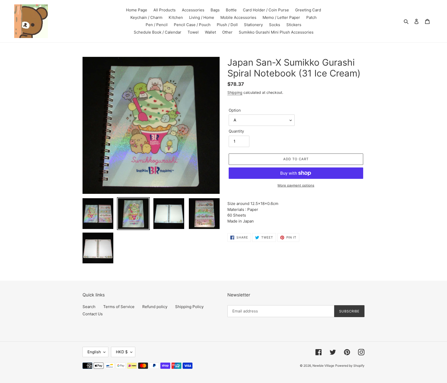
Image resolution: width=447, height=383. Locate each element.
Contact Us (93, 313)
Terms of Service (119, 306)
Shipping (234, 92)
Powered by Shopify (349, 365)
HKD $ (122, 351)
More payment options (296, 185)
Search (89, 306)
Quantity (236, 131)
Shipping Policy (189, 306)
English (94, 351)
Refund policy (154, 306)
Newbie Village (323, 365)
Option (235, 110)
